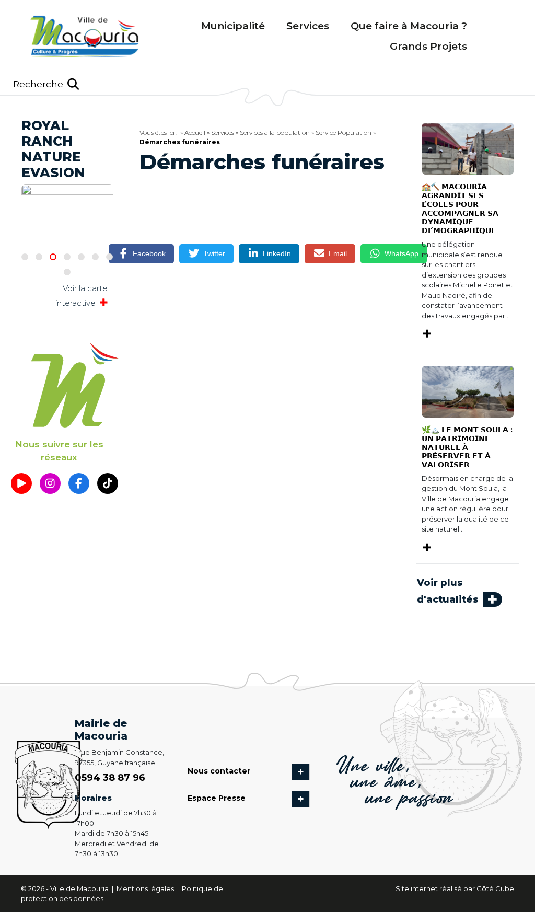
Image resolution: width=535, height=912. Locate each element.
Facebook (149, 253)
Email (338, 253)
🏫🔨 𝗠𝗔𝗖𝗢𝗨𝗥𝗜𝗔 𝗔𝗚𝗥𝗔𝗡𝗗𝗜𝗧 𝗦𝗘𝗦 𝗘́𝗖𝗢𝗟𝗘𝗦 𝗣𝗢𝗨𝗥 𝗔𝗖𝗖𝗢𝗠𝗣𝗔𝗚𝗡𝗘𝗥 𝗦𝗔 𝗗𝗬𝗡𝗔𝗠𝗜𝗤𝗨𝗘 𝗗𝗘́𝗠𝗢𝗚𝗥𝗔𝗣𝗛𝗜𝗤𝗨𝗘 (460, 208)
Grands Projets (428, 46)
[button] (46, 84)
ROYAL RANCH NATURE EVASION (53, 149)
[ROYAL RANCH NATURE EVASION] (67, 197)
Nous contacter (221, 772)
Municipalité (233, 26)
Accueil (194, 132)
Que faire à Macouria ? (409, 26)
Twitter (214, 253)
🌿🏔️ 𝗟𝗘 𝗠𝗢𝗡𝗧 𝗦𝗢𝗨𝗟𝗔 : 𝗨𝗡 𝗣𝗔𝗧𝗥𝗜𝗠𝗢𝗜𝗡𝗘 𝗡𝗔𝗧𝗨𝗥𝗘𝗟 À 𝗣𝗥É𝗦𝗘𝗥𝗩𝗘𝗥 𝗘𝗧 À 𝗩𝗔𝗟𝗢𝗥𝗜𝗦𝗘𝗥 (467, 447)
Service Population (343, 132)
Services (307, 26)
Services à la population (275, 132)
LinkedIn (277, 253)
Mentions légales (146, 888)
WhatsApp (401, 253)
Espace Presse (219, 799)
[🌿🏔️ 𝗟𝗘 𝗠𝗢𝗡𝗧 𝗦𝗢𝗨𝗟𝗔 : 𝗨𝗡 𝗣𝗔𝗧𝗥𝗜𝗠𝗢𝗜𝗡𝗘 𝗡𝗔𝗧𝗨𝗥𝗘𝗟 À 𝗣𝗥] (468, 391)
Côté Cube (495, 888)
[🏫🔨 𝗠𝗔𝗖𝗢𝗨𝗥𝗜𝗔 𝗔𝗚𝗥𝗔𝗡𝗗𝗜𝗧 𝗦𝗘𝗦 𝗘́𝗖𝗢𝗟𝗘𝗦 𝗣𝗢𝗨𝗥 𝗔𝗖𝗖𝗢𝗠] (468, 148)
